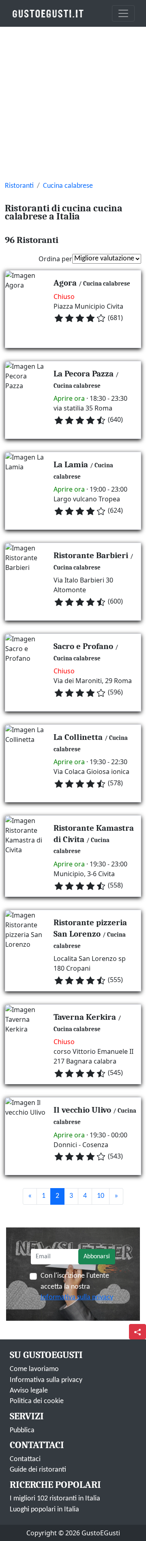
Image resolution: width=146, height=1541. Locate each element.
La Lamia (71, 464)
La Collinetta (78, 737)
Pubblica (22, 1430)
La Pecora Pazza (84, 373)
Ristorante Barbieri (91, 555)
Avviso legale (29, 1390)
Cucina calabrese (68, 186)
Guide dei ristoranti (38, 1469)
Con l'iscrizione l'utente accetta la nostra (77, 1286)
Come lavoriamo (34, 1369)
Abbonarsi (97, 1256)
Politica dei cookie (37, 1401)
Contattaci (25, 1459)
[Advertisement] (73, 104)
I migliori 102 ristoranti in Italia (55, 1498)
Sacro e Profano (83, 646)
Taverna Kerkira (85, 1017)
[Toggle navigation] (123, 13)
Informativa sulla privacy (77, 1297)
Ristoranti (19, 186)
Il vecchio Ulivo (82, 1110)
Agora (65, 283)
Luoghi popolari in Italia (44, 1509)
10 (100, 1196)
